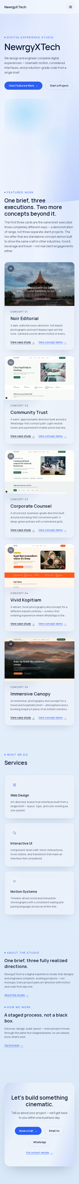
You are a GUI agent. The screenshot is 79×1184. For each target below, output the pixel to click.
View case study (22, 342)
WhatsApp (39, 1142)
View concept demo (52, 342)
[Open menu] (71, 7)
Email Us (54, 1130)
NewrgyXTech (15, 7)
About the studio (16, 995)
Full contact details (39, 1152)
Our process (13, 1045)
